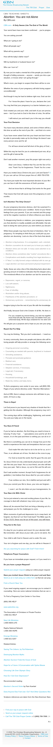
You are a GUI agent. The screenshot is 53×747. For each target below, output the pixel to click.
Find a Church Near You (13, 583)
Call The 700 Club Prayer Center (18, 716)
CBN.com (7, 25)
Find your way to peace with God (18, 710)
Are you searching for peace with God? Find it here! (24, 549)
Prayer (41, 7)
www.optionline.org (11, 607)
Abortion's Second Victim (13, 686)
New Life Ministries (11, 620)
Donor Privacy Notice (27, 736)
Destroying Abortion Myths (14, 655)
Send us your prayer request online (19, 713)
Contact (28, 738)
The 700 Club (31, 7)
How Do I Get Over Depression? (16, 676)
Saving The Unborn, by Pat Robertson (18, 649)
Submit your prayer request (14, 570)
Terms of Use (43, 736)
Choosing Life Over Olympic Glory (17, 670)
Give (48, 7)
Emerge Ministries (11, 636)
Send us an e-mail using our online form (19, 578)
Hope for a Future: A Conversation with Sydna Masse (24, 665)
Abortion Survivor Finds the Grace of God (20, 660)
